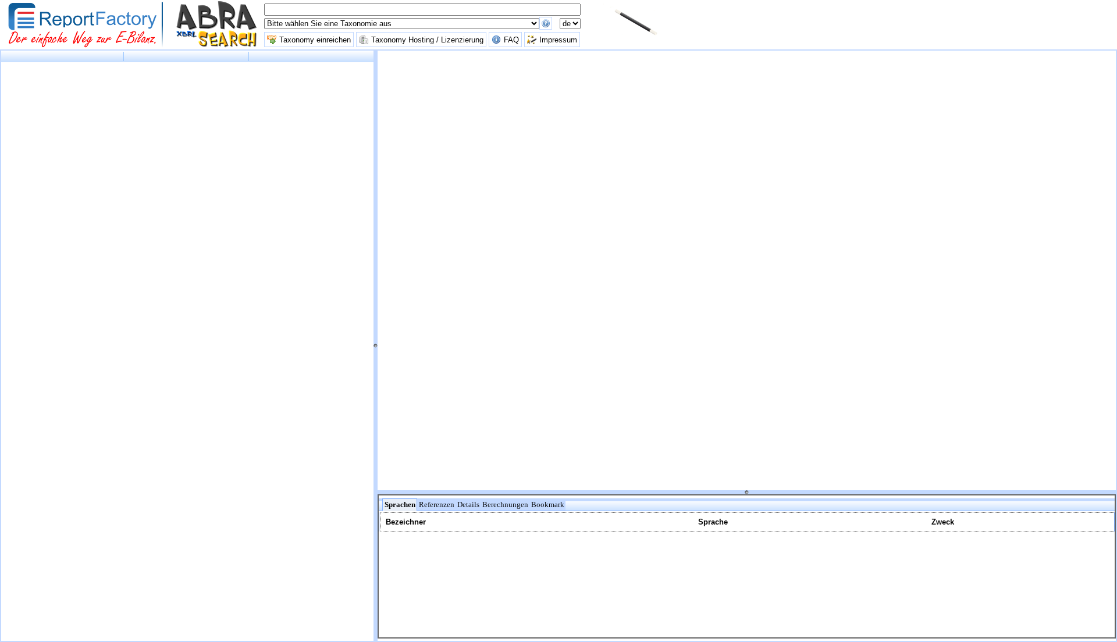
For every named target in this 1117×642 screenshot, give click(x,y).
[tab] (399, 504)
